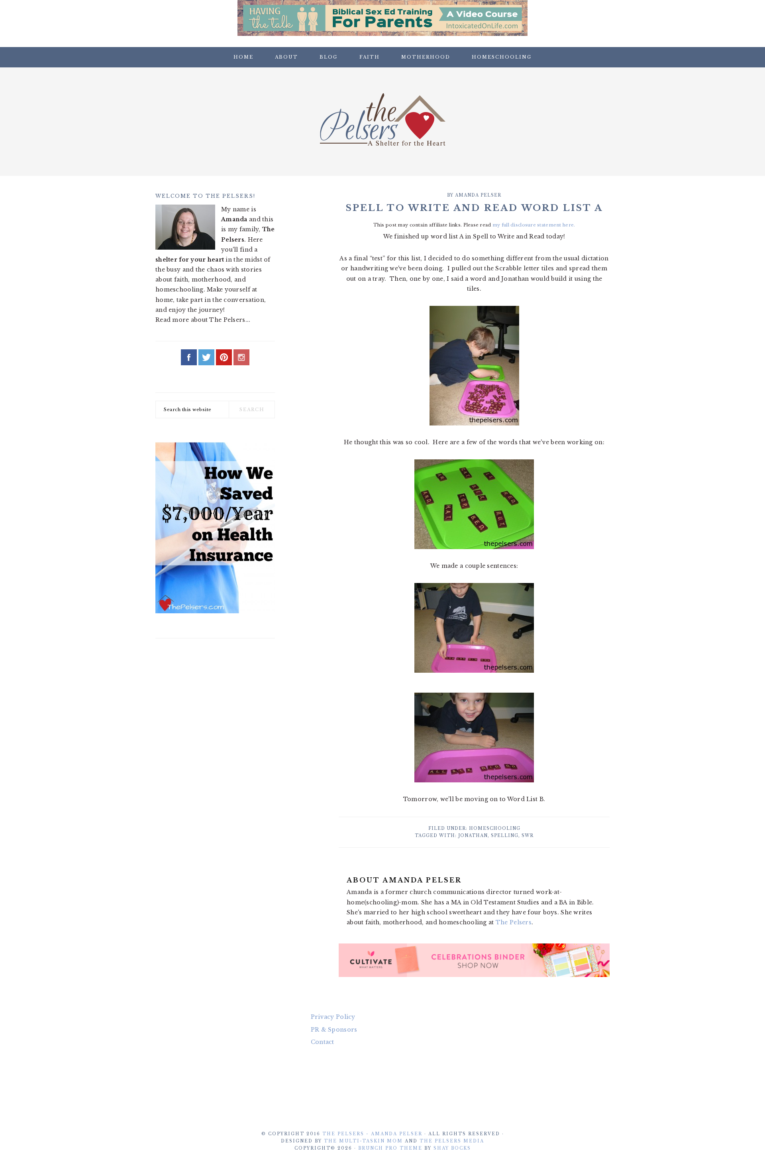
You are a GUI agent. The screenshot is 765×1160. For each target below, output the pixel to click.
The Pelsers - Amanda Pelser (372, 1133)
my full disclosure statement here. (533, 225)
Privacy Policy (333, 1016)
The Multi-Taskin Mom (363, 1141)
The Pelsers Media (452, 1141)
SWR (528, 835)
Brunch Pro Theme (390, 1148)
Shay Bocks (452, 1148)
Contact (322, 1042)
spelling (504, 835)
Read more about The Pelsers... (202, 319)
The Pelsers (382, 119)
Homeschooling (494, 828)
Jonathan (473, 835)
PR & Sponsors (334, 1029)
